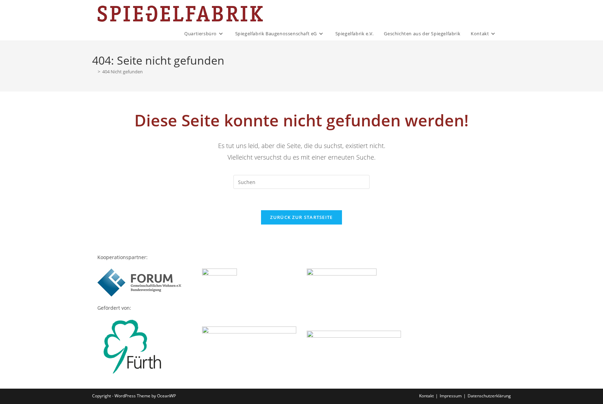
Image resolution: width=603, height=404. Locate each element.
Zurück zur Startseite (301, 217)
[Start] (94, 71)
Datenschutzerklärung (489, 396)
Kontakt (426, 396)
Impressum (451, 396)
